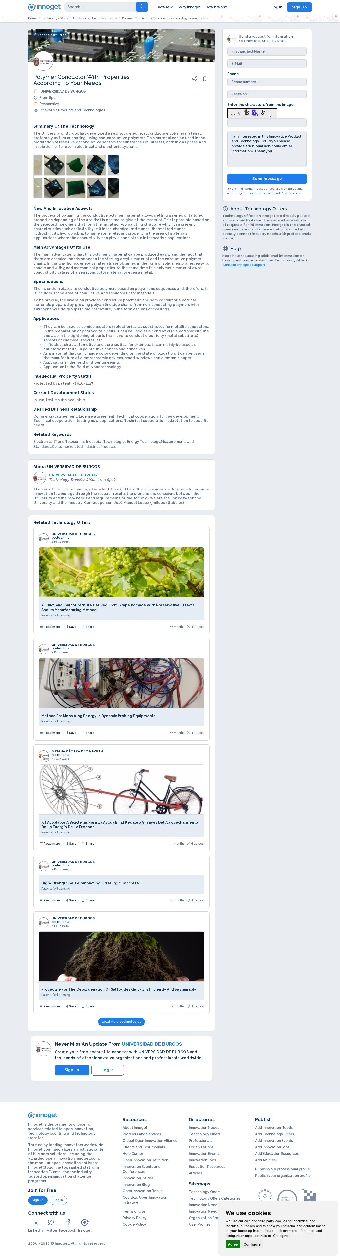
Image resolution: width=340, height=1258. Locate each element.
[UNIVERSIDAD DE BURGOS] (44, 538)
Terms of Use (134, 1211)
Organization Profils (206, 1218)
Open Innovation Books (142, 1191)
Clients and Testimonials (144, 1147)
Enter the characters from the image (260, 105)
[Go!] (142, 7)
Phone (233, 74)
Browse (162, 7)
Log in (108, 1070)
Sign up (72, 1070)
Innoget (85, 1230)
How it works (216, 7)
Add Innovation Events (274, 1141)
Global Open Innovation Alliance (150, 1141)
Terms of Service (261, 193)
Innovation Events (204, 1154)
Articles (195, 1173)
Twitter (51, 1230)
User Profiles (199, 1224)
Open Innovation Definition (145, 1160)
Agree (233, 1244)
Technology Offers (204, 1134)
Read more (51, 627)
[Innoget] (44, 6)
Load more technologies (121, 1021)
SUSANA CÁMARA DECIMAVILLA (77, 751)
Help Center (133, 1154)
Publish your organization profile (283, 1176)
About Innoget (135, 1128)
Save (72, 627)
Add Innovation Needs (274, 1128)
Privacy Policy (135, 1218)
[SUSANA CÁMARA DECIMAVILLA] (44, 755)
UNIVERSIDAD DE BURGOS (73, 534)
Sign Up (299, 7)
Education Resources (207, 1167)
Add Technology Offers (274, 1134)
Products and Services (142, 1134)
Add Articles (265, 1160)
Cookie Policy (134, 1224)
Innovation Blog (136, 1185)
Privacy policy (290, 193)
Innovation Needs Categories (214, 1211)
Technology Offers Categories (214, 1198)
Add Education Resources (277, 1154)
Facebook (67, 1230)
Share (89, 627)
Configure (252, 1244)
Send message (267, 178)
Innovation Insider (138, 1178)
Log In (277, 7)
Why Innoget (190, 7)
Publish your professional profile (282, 1169)
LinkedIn (35, 1230)
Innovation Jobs (202, 1160)
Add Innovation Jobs (272, 1147)
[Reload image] (252, 113)
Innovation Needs (204, 1128)
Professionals (200, 1141)
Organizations (201, 1147)
